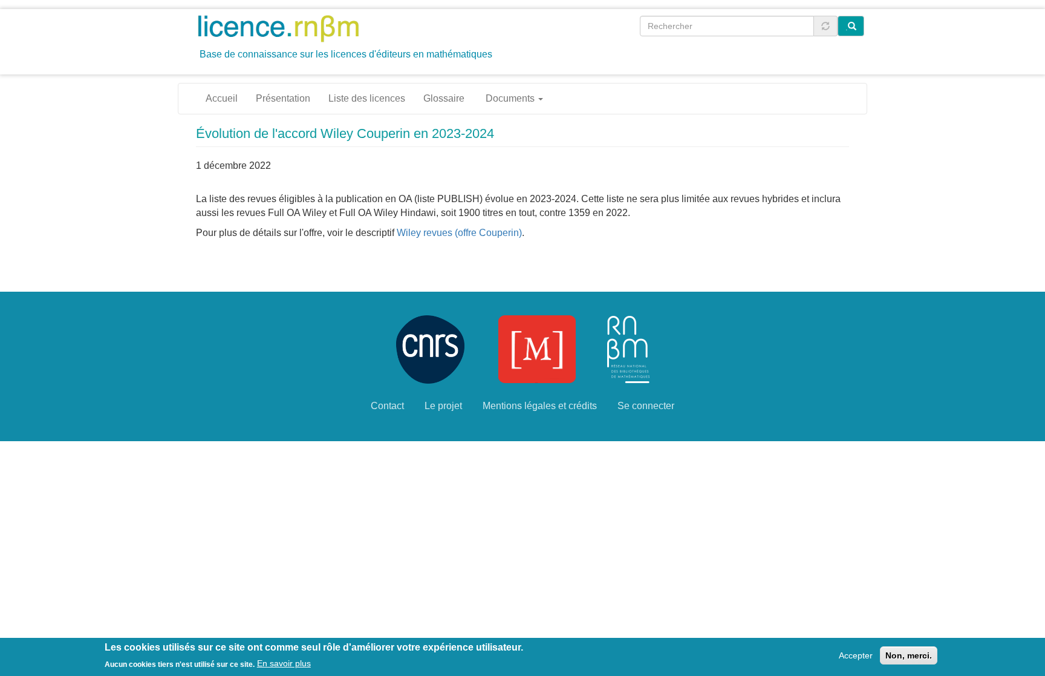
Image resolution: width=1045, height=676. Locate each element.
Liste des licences (366, 98)
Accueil (222, 98)
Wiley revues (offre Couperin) (459, 233)
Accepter (856, 655)
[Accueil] (282, 28)
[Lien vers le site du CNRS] (430, 348)
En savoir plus (284, 663)
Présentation (283, 98)
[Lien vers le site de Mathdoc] (537, 348)
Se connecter (645, 406)
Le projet (443, 406)
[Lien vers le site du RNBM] (628, 348)
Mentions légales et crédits (540, 406)
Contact (387, 406)
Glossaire (443, 98)
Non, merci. (908, 655)
